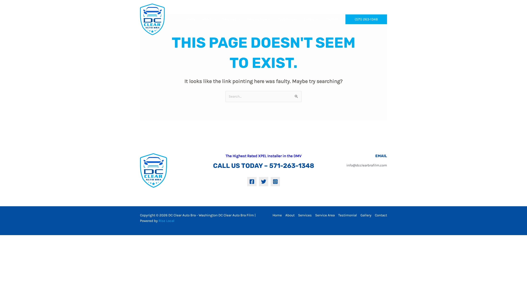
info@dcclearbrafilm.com (366, 165)
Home (277, 215)
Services (305, 215)
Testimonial (347, 215)
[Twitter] (263, 181)
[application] (213, 19)
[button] (366, 19)
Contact (381, 215)
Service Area (325, 215)
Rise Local (166, 221)
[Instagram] (275, 181)
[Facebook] (252, 181)
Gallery (365, 215)
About (290, 215)
